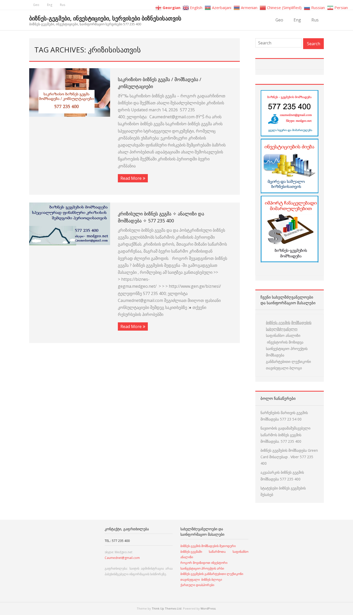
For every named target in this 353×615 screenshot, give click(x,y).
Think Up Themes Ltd (166, 608)
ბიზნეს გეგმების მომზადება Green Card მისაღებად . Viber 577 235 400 (289, 457)
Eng (49, 5)
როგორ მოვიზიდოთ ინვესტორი (204, 562)
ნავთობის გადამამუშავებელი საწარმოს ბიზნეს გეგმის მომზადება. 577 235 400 (285, 434)
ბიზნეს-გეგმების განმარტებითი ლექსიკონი (211, 574)
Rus (62, 5)
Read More (131, 178)
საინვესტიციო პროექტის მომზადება (287, 351)
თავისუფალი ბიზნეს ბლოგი (201, 579)
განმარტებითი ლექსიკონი (288, 361)
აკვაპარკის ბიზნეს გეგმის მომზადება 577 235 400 (282, 475)
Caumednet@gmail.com (122, 558)
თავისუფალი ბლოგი (284, 367)
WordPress (208, 608)
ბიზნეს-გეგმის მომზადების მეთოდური (208, 546)
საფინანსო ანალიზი (283, 335)
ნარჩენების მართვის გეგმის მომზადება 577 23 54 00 (284, 416)
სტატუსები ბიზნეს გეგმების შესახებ (283, 491)
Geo (36, 5)
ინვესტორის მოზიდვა (284, 342)
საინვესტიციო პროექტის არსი (202, 568)
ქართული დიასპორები (197, 585)
